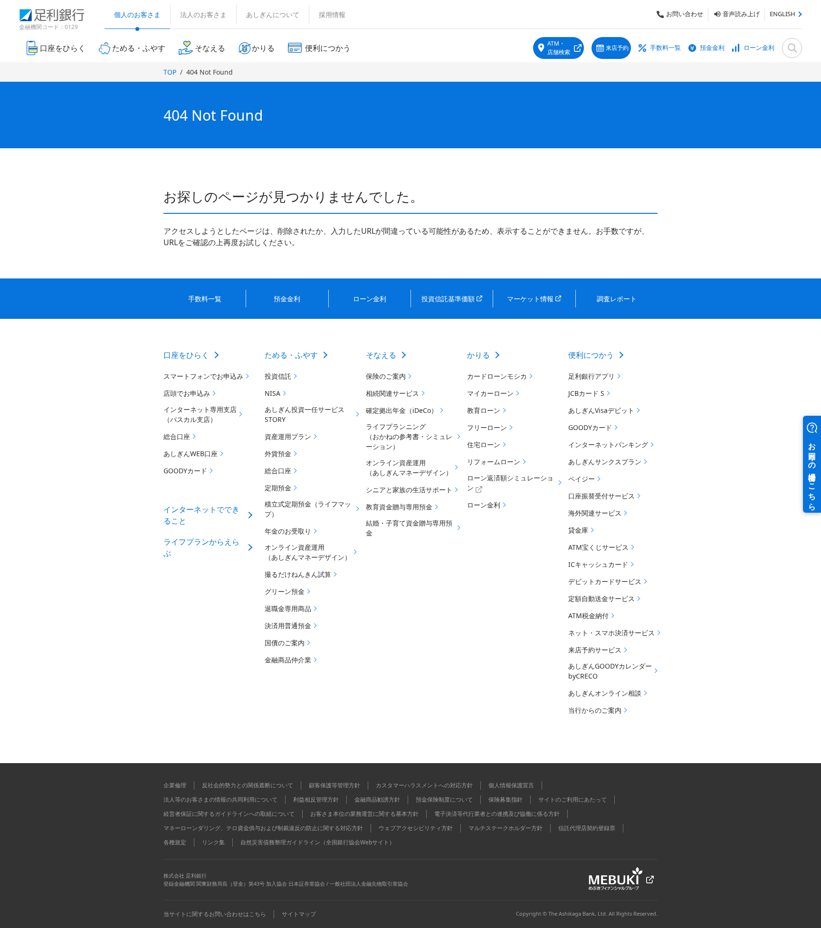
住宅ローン (483, 444)
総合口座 (176, 436)
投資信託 (278, 376)
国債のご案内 (285, 642)
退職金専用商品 (288, 608)
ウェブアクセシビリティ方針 (416, 828)
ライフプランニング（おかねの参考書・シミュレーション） (409, 436)
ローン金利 (759, 47)
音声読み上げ (741, 14)
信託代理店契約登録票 (586, 828)
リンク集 (213, 842)
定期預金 (278, 487)
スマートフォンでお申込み (203, 376)
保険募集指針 (505, 799)
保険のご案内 (386, 376)
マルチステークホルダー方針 (505, 828)
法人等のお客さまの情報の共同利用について (220, 799)
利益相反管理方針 (316, 799)
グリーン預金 (285, 591)
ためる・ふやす (291, 355)
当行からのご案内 (594, 710)
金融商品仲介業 (288, 659)
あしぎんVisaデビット (601, 410)
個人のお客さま (137, 14)
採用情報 (332, 14)
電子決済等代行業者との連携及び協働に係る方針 (497, 814)
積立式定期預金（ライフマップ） (308, 508)
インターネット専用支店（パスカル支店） (200, 414)
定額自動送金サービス (601, 598)
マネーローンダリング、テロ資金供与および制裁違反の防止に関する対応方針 (263, 828)
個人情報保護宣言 (511, 785)
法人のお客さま (203, 14)
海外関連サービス (594, 512)
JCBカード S (586, 393)
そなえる (381, 355)
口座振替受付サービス (601, 495)
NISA (272, 393)
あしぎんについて (272, 14)
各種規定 (174, 842)
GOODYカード (185, 470)
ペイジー (581, 478)
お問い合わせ (684, 14)
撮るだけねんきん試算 (298, 574)
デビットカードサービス (604, 581)
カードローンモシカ (497, 376)
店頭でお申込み (186, 393)
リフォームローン (493, 461)
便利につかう (591, 355)
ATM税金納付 (588, 615)
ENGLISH (782, 14)
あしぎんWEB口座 (190, 453)
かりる (478, 355)
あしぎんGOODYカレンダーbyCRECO (610, 670)
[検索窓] (792, 48)
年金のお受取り (288, 531)
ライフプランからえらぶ (201, 547)
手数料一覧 (665, 47)
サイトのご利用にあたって (572, 799)
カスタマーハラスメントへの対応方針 (424, 785)
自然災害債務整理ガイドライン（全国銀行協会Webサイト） (317, 842)
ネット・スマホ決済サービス (611, 632)
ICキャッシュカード (598, 564)
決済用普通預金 (288, 625)
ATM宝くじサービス (598, 547)
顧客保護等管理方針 (334, 785)
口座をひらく (186, 355)
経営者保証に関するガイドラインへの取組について (229, 814)
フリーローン (487, 427)
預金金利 (712, 47)
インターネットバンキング (608, 444)
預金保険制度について (444, 799)
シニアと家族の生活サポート (409, 489)
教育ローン (483, 410)
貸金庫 (578, 530)
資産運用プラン (288, 436)
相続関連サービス (392, 393)
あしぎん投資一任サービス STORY (304, 414)
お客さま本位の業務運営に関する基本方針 (364, 814)
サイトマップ (299, 914)
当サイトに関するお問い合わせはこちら (214, 914)
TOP (169, 72)
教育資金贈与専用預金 (399, 506)
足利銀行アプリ (591, 376)
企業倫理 (174, 785)
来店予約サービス (594, 649)
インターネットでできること (201, 515)
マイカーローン (490, 393)
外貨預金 (278, 453)
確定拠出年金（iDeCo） (402, 410)
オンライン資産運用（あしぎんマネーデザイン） (308, 552)
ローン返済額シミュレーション (510, 482)
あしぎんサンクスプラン (604, 461)
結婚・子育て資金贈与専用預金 (409, 527)
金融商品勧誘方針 (377, 799)
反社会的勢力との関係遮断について (247, 785)
